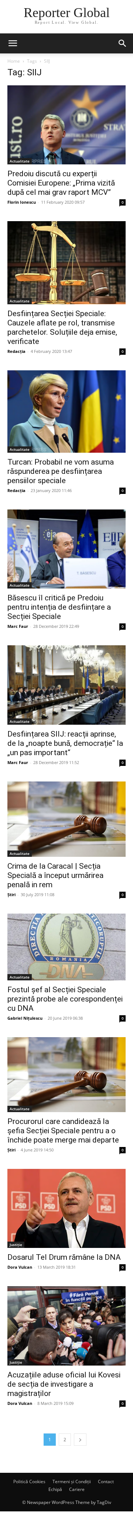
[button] (12, 43)
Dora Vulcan (19, 1267)
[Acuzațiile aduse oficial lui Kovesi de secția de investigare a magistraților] (66, 1325)
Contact (106, 1481)
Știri (11, 894)
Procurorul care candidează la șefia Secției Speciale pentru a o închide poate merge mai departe (63, 1130)
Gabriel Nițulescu (24, 1018)
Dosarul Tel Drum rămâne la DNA (64, 1257)
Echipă (55, 1489)
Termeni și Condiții (71, 1481)
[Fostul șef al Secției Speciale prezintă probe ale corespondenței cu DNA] (66, 947)
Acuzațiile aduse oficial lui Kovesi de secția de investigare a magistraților (63, 1384)
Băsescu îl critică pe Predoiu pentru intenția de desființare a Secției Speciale (59, 607)
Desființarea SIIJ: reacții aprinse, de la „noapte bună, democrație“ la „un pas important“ (65, 743)
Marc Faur (17, 626)
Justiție (16, 1244)
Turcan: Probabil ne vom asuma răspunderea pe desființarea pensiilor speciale (60, 471)
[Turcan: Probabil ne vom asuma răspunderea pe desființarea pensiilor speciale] (66, 411)
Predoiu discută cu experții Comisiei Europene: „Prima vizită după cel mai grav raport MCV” (61, 183)
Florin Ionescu (21, 202)
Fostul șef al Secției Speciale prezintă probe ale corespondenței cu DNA (65, 999)
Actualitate (20, 161)
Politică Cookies (29, 1481)
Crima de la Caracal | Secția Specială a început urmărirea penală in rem (55, 875)
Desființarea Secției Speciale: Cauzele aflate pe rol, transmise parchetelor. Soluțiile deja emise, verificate (62, 327)
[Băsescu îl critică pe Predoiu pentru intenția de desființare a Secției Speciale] (66, 549)
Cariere (77, 1489)
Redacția (16, 351)
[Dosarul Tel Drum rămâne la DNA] (66, 1208)
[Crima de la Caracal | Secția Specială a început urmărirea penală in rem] (66, 819)
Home (13, 61)
